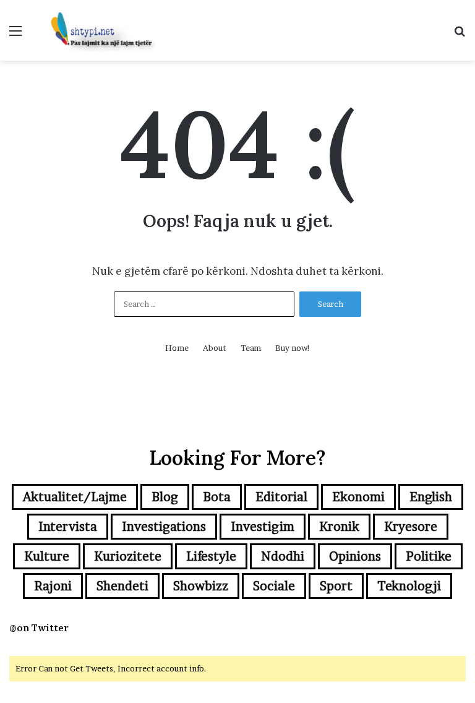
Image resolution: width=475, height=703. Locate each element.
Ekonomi (358, 497)
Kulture (46, 556)
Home (177, 348)
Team (251, 348)
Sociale (274, 586)
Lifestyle (211, 556)
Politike (428, 556)
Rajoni (53, 586)
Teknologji (409, 586)
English (430, 497)
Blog (165, 497)
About (214, 348)
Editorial (281, 497)
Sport (336, 586)
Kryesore (410, 526)
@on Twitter (39, 628)
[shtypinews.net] (96, 30)
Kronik (339, 526)
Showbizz (200, 586)
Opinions (355, 556)
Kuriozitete (127, 556)
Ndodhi (282, 556)
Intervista (67, 526)
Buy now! (292, 348)
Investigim (262, 526)
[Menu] (15, 35)
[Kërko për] (459, 35)
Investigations (164, 526)
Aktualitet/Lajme (75, 497)
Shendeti (122, 586)
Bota (217, 497)
